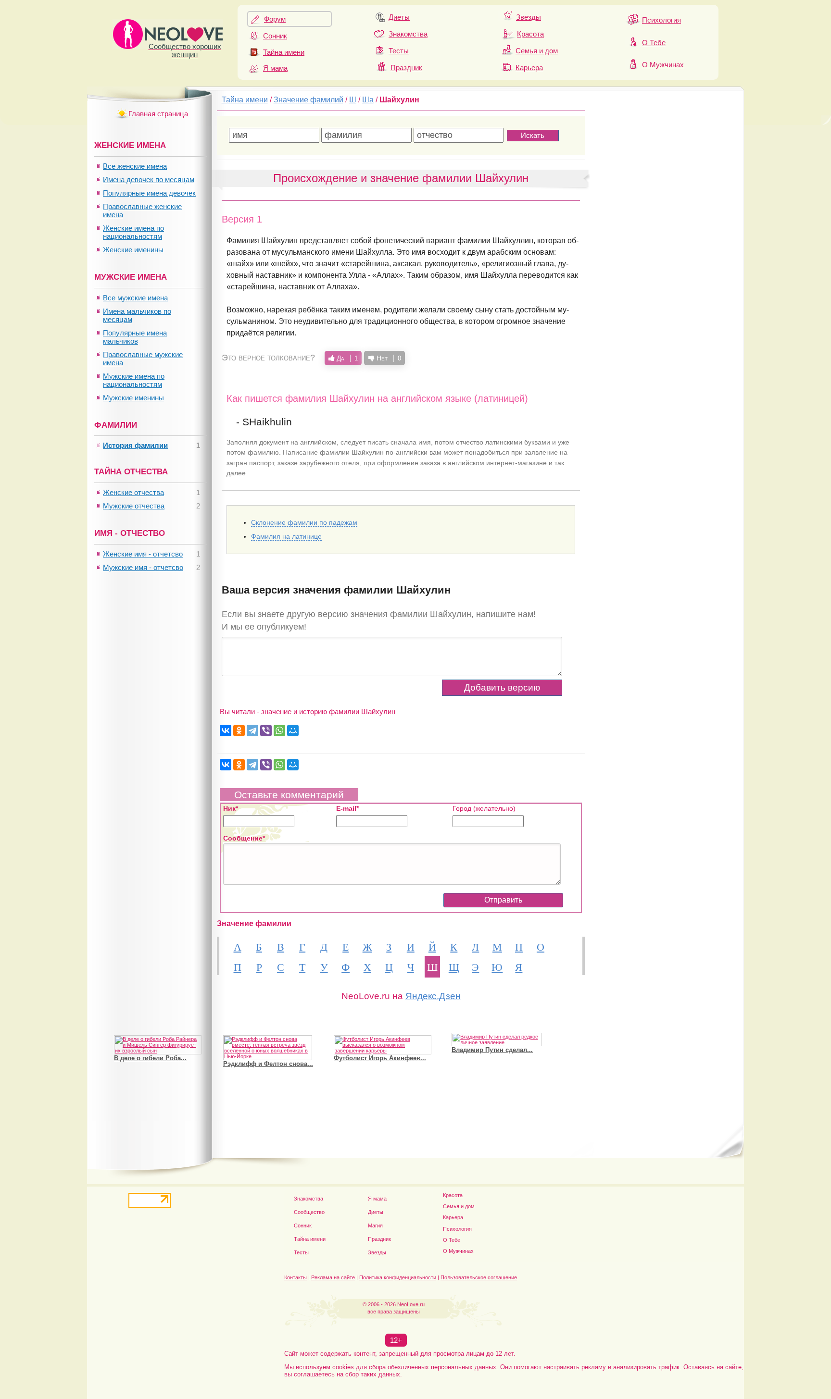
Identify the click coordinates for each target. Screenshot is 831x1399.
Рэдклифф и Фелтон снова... (268, 1051)
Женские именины (133, 250)
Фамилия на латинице (286, 536)
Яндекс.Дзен (433, 996)
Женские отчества (133, 492)
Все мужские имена (135, 298)
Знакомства (408, 34)
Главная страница (158, 114)
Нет (388, 358)
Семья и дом (537, 51)
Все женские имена (135, 166)
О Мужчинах (663, 65)
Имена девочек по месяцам (148, 179)
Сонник (275, 36)
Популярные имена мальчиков (135, 337)
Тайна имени (283, 52)
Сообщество (309, 1212)
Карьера (529, 67)
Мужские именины (133, 398)
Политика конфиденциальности (397, 1277)
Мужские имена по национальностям (133, 380)
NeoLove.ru (411, 1304)
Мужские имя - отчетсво (143, 567)
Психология (661, 20)
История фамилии (135, 445)
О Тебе (654, 42)
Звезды (528, 17)
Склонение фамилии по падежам (304, 522)
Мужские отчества (133, 506)
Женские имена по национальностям (133, 232)
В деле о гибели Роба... (150, 1046)
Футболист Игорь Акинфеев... (380, 1046)
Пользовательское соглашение (479, 1277)
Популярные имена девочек (149, 193)
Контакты (295, 1277)
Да (346, 358)
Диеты (399, 17)
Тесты (399, 51)
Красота (530, 34)
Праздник (406, 67)
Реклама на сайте (333, 1277)
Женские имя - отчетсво (143, 554)
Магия (375, 1225)
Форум (275, 19)
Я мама (275, 68)
